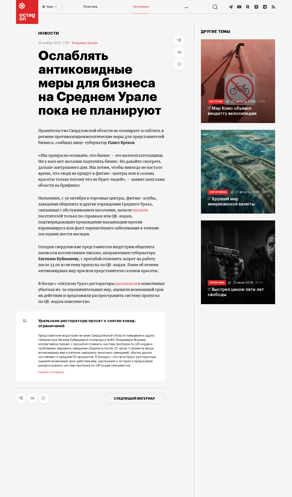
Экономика (141, 6)
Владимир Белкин (85, 43)
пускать (140, 210)
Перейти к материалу (51, 372)
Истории (216, 101)
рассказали (126, 283)
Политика (90, 6)
